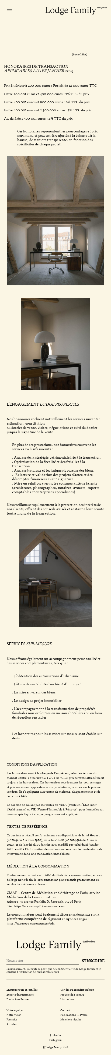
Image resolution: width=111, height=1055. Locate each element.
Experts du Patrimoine (20, 994)
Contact (65, 1010)
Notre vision (13, 1015)
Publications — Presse (74, 1015)
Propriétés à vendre (72, 994)
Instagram (55, 1040)
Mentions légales (70, 1019)
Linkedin (55, 1035)
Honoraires (67, 999)
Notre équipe (14, 1010)
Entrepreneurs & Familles (21, 989)
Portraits (11, 1019)
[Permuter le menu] (9, 10)
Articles (11, 1024)
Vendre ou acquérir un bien (77, 989)
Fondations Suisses (17, 999)
